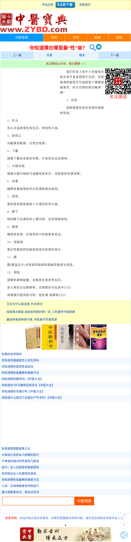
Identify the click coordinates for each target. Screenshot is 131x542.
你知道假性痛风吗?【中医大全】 (22, 379)
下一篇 (114, 55)
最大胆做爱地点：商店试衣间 (20, 492)
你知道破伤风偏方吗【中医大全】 (23, 391)
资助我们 (85, 4)
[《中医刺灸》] (82, 348)
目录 (49, 55)
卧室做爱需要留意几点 (16, 448)
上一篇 (17, 55)
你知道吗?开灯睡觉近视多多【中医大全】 (28, 385)
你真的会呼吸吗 (12, 354)
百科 (119, 37)
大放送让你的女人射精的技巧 (20, 454)
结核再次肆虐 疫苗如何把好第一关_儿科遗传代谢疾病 (41, 312)
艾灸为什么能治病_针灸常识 (24, 304)
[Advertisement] (29, 93)
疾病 (97, 37)
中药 (54, 37)
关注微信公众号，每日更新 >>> (66, 63)
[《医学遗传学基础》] (99, 348)
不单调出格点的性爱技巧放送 (20, 461)
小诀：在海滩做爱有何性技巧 (20, 486)
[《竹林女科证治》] (33, 348)
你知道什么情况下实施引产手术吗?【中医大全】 (32, 397)
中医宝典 (21, 37)
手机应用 (48, 4)
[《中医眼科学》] (49, 348)
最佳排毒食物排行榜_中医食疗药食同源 (32, 319)
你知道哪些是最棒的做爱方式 (20, 372)
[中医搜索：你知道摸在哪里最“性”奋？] (91, 47)
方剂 (76, 37)
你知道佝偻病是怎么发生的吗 (20, 360)
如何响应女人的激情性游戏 (19, 473)
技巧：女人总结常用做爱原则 (20, 467)
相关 (82, 55)
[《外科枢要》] (66, 348)
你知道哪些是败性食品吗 (17, 366)
